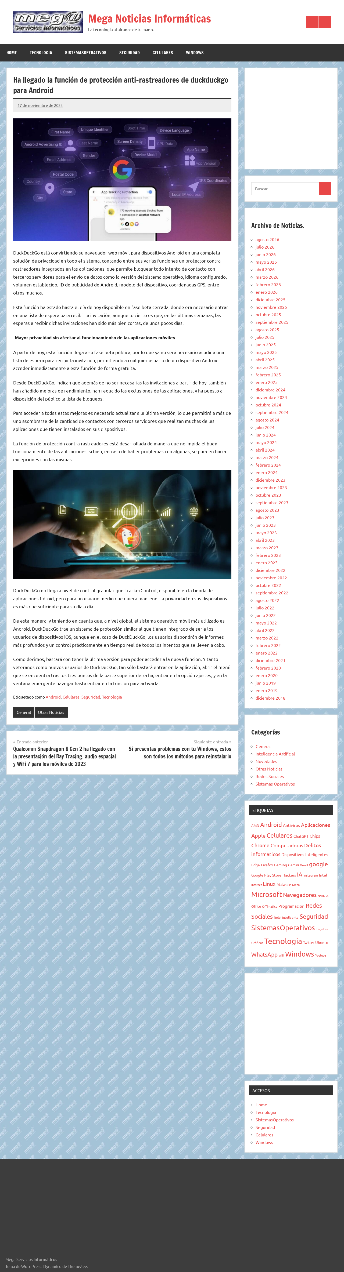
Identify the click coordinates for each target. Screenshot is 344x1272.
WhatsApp (264, 954)
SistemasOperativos (85, 53)
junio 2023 (266, 525)
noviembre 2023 (271, 487)
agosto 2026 (267, 239)
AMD (255, 825)
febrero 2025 (268, 374)
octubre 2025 (268, 314)
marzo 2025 (267, 367)
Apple (258, 835)
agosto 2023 (267, 510)
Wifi (281, 955)
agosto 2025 (267, 329)
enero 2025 (267, 382)
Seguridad (129, 53)
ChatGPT (301, 836)
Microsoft (266, 894)
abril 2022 (265, 630)
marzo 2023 (267, 547)
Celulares (163, 53)
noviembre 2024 (271, 397)
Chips (315, 835)
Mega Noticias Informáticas (149, 18)
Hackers (289, 875)
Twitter (308, 942)
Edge (255, 864)
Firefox (267, 864)
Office (256, 906)
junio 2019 (266, 682)
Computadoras (287, 845)
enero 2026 (267, 292)
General (24, 712)
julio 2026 (265, 246)
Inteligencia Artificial (275, 753)
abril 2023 (265, 540)
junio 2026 (266, 254)
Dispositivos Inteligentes (304, 854)
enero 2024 (267, 472)
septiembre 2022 (272, 592)
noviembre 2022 (271, 577)
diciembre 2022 (270, 570)
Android (53, 696)
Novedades (266, 761)
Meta (296, 884)
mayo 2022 (266, 622)
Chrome (260, 845)
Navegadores (300, 894)
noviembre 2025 (271, 307)
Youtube (320, 955)
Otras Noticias (51, 712)
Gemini (293, 865)
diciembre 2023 (270, 479)
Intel (323, 875)
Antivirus (291, 825)
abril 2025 (265, 359)
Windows (195, 53)
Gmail (304, 865)
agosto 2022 (267, 600)
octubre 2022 (268, 585)
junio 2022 (266, 615)
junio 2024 (266, 434)
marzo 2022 (267, 637)
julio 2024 (265, 427)
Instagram (310, 875)
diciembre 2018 (270, 697)
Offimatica (269, 906)
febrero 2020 (268, 667)
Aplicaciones (315, 825)
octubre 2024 (268, 404)
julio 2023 (265, 517)
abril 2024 (265, 449)
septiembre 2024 (272, 412)
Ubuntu (321, 942)
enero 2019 (267, 690)
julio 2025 (265, 337)
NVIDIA (323, 895)
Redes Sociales (270, 776)
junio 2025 (266, 344)
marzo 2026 (267, 276)
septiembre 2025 (272, 322)
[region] (291, 118)
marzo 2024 (267, 457)
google (318, 863)
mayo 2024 (266, 442)
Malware (284, 884)
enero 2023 (267, 562)
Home (11, 53)
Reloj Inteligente (286, 917)
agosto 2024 (267, 419)
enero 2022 (267, 652)
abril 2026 (265, 269)
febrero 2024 (268, 464)
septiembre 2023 (272, 502)
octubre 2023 (268, 494)
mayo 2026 (266, 261)
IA (299, 874)
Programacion (291, 905)
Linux (269, 883)
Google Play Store (266, 875)
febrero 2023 (268, 555)
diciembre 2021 (270, 660)
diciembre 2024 (270, 389)
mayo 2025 (266, 352)
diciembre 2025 (270, 299)
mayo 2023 (266, 532)
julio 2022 (265, 607)
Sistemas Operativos (275, 783)
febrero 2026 (268, 284)
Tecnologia (41, 53)
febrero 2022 (268, 645)
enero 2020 (267, 675)
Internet (256, 884)
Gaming (280, 864)
